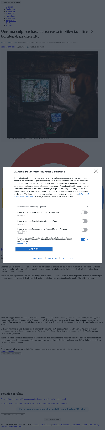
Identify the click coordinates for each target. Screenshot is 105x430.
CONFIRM (34, 249)
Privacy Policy (67, 258)
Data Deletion (38, 258)
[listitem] (52, 206)
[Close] (96, 172)
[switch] (84, 212)
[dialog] (52, 215)
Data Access (52, 258)
